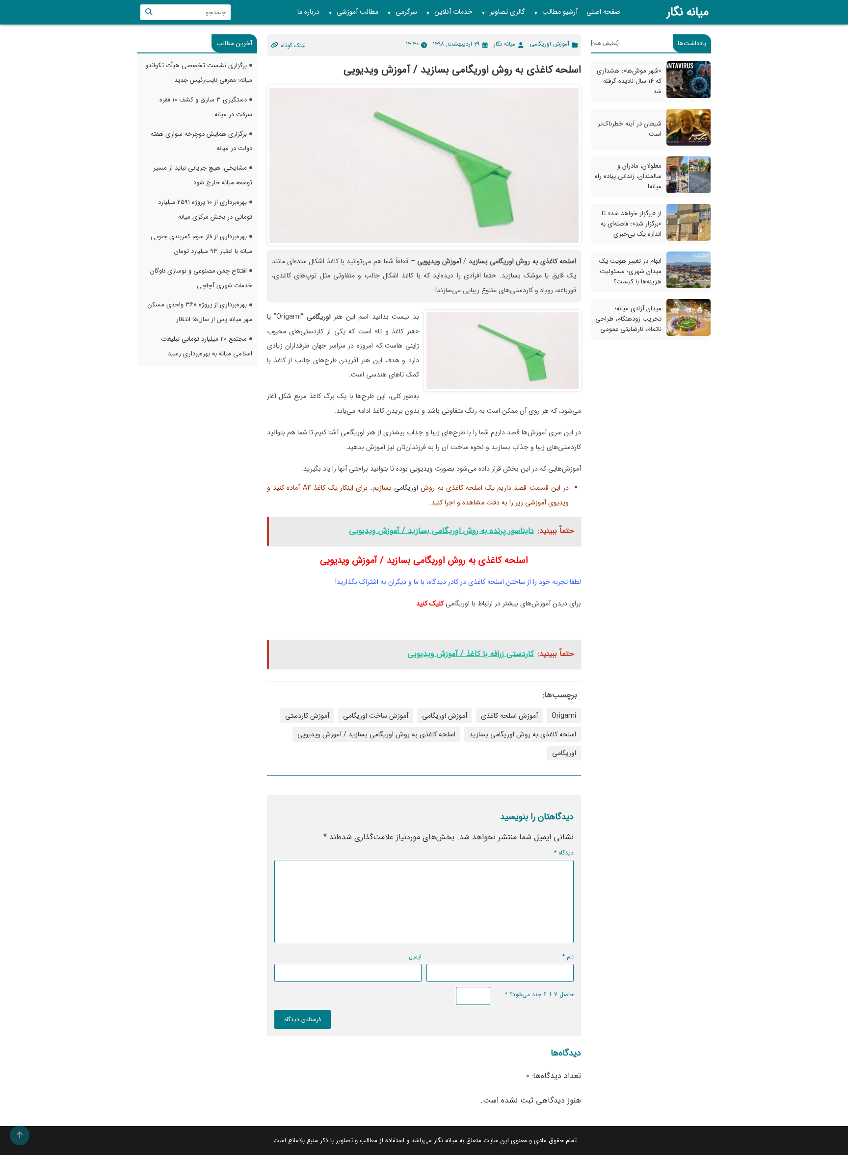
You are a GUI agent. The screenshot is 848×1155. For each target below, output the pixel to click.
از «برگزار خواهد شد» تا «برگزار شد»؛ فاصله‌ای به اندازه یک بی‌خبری (631, 223)
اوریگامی (353, 432)
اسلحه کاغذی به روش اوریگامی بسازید (522, 734)
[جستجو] (148, 12)
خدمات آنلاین (449, 12)
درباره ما (308, 11)
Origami (564, 715)
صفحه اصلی (603, 11)
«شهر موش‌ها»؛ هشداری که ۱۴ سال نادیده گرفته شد (629, 81)
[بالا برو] (19, 1135)
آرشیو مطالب (556, 12)
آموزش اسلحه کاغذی (509, 715)
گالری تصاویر (503, 12)
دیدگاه (564, 852)
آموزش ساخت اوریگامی (375, 715)
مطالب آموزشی (353, 12)
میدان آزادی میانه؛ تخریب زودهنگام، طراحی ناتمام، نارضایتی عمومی (628, 318)
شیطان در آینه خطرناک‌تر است (630, 129)
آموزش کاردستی (307, 715)
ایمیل (415, 956)
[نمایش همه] (605, 43)
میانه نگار (688, 12)
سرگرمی (402, 12)
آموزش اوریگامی (549, 44)
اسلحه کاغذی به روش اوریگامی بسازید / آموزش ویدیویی (376, 734)
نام (568, 956)
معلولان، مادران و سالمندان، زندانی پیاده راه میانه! (628, 176)
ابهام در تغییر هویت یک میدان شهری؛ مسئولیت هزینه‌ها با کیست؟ (630, 271)
